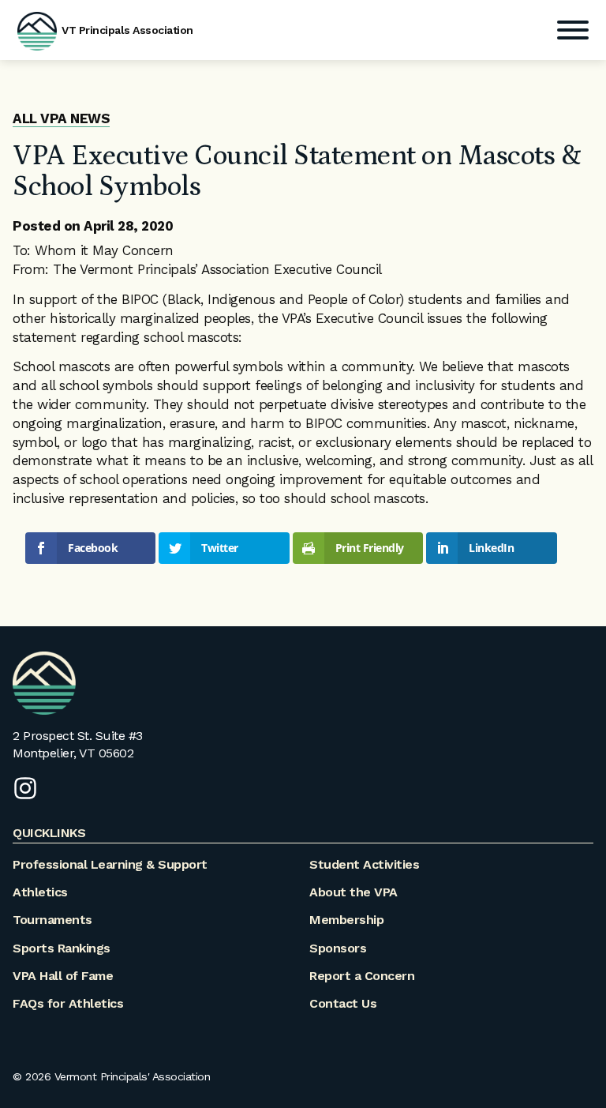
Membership (346, 919)
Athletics (40, 892)
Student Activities (364, 864)
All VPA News (61, 118)
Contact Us (342, 1003)
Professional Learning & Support (110, 864)
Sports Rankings (61, 948)
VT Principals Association (127, 30)
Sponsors (337, 948)
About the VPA (353, 892)
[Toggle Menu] (573, 30)
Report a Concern (361, 975)
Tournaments (52, 919)
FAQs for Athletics (68, 1003)
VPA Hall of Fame (63, 975)
